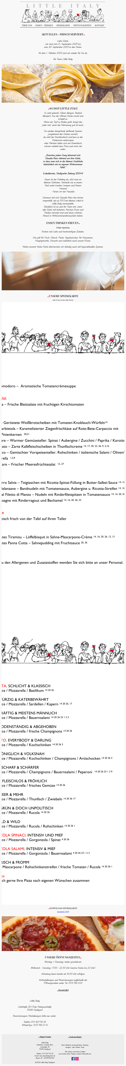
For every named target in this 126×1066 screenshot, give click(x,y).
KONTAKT (99, 25)
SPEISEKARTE (63, 25)
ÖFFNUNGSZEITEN (82, 25)
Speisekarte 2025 (63, 912)
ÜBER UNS (27, 25)
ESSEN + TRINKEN (44, 25)
